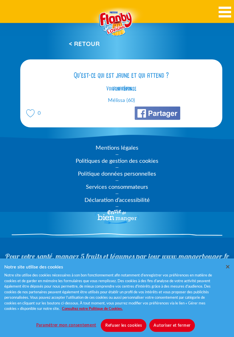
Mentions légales (117, 148)
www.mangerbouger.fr (195, 256)
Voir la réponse (121, 88)
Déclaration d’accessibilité (117, 200)
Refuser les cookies (123, 325)
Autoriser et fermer (172, 325)
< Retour (84, 43)
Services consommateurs (117, 187)
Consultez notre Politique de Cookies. (92, 309)
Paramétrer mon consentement (66, 325)
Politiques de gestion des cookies (117, 161)
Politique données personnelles (117, 174)
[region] (117, 297)
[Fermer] (227, 266)
